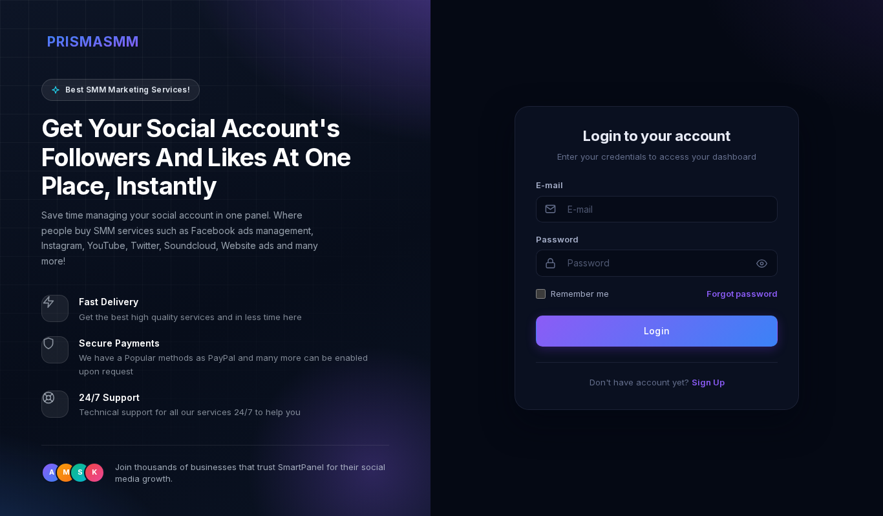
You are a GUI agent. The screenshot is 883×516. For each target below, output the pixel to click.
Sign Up (708, 382)
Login (657, 330)
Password (557, 239)
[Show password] (761, 263)
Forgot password (742, 293)
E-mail (549, 185)
